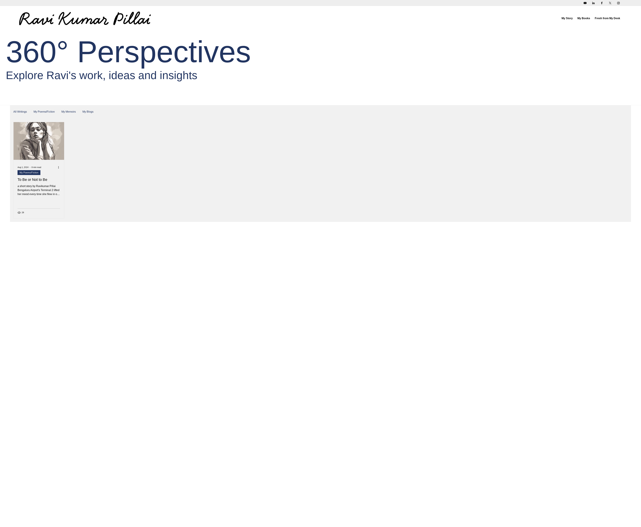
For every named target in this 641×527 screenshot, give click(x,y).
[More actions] (60, 167)
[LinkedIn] (593, 3)
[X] (610, 3)
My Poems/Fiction (44, 111)
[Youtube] (585, 3)
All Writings (20, 111)
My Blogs (87, 111)
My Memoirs (68, 111)
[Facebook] (601, 3)
